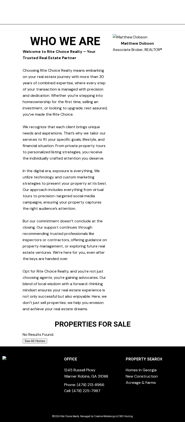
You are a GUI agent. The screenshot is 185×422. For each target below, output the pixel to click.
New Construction (142, 376)
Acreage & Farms (141, 382)
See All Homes (35, 341)
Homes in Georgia (141, 370)
